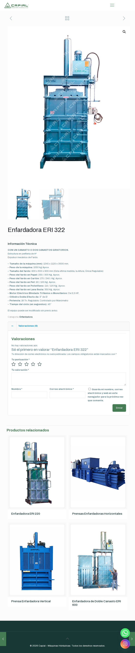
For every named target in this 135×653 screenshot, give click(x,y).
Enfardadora (26, 317)
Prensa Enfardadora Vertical (31, 601)
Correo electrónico (62, 389)
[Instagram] (125, 644)
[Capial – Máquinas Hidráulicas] (17, 5)
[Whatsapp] (125, 633)
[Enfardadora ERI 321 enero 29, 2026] (3, 639)
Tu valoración (20, 370)
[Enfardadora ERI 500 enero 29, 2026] (132, 639)
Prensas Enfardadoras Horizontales (97, 513)
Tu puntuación (20, 359)
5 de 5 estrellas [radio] (39, 364)
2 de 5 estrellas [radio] (20, 364)
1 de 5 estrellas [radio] (13, 364)
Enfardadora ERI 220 (25, 513)
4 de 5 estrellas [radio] (33, 364)
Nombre (16, 389)
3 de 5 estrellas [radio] (26, 364)
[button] (124, 32)
